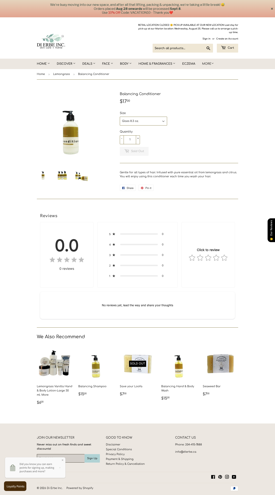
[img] (67, 261)
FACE (106, 63)
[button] (137, 234)
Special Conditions (119, 449)
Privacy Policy (115, 454)
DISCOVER (65, 63)
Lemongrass (61, 74)
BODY (124, 63)
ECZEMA (188, 63)
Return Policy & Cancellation (125, 464)
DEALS (87, 63)
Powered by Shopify (79, 488)
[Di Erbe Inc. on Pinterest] (220, 477)
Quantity (126, 131)
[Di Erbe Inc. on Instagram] (227, 477)
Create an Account (227, 38)
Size (123, 113)
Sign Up (92, 458)
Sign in (207, 38)
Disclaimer (113, 444)
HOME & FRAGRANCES (156, 63)
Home (41, 74)
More (206, 63)
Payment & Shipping (119, 459)
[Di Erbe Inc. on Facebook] (213, 477)
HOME (42, 63)
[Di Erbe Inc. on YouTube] (234, 477)
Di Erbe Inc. (55, 488)
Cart (230, 47)
